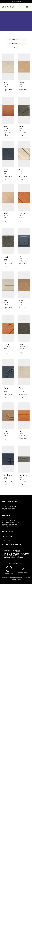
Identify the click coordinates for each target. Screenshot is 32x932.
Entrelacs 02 (23, 475)
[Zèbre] (24, 154)
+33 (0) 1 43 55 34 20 (11, 526)
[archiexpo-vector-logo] (3, 540)
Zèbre (21, 170)
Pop (20, 257)
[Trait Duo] (8, 154)
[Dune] (8, 67)
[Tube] (8, 285)
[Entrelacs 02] (24, 459)
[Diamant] (24, 67)
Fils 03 (6, 431)
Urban (6, 213)
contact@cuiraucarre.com (10, 524)
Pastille (6, 257)
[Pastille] (8, 241)
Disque (6, 126)
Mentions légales (15, 577)
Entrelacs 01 (8, 475)
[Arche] (24, 285)
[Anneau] (24, 110)
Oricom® (19, 579)
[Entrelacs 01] (8, 459)
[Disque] (8, 110)
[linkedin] (10, 536)
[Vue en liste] (17, 47)
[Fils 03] (8, 415)
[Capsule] (8, 328)
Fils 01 (6, 388)
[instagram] (7, 536)
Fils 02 (21, 388)
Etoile (21, 344)
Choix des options (6, 91)
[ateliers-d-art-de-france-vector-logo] (9, 566)
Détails (11, 89)
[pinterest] (14, 536)
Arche (21, 301)
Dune (5, 83)
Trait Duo (7, 170)
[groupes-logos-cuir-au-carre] (16, 549)
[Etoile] (24, 328)
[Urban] (8, 197)
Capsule (6, 344)
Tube (5, 301)
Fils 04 (21, 431)
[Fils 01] (8, 372)
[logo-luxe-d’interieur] (23, 568)
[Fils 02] (24, 372)
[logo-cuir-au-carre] (8, 7)
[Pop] (24, 241)
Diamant (22, 83)
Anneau (21, 126)
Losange (22, 213)
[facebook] (3, 536)
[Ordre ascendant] (24, 39)
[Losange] (24, 197)
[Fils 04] (24, 415)
